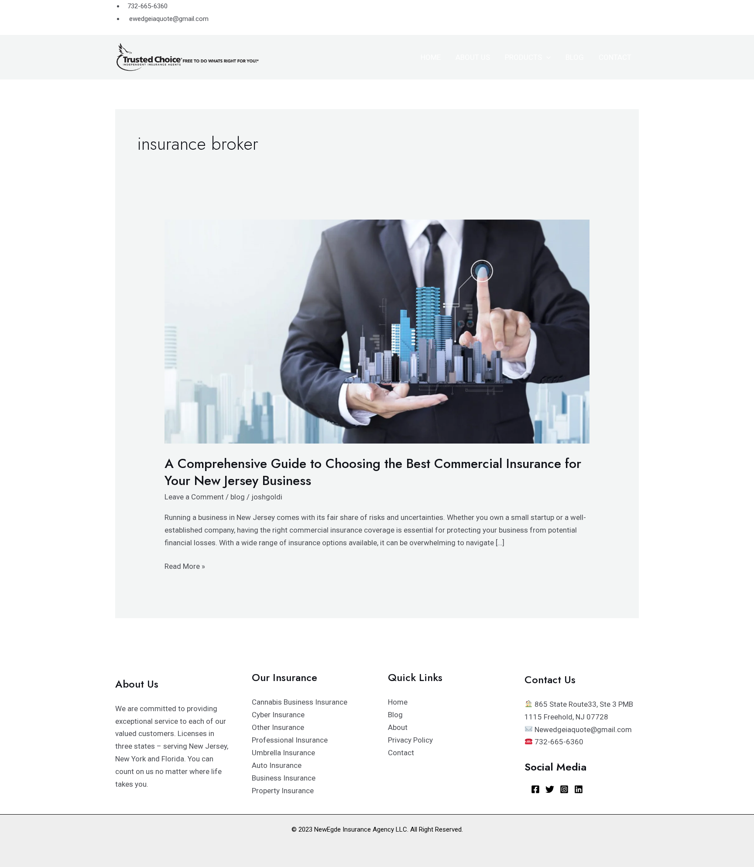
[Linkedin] (578, 789)
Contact (615, 57)
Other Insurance (278, 727)
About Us (473, 57)
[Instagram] (564, 789)
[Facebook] (535, 789)
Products (523, 57)
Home (431, 57)
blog (237, 496)
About (398, 727)
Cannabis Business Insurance (299, 702)
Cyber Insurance (278, 714)
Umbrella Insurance (283, 752)
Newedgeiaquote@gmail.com (582, 729)
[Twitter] (549, 789)
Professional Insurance (290, 740)
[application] (546, 57)
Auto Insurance (277, 765)
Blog (575, 57)
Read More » (185, 565)
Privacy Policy (410, 740)
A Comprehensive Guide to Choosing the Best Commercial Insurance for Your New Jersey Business (373, 472)
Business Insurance (283, 778)
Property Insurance (283, 790)
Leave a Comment (194, 496)
